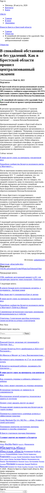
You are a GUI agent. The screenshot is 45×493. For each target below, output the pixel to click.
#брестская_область (8, 264)
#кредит (39, 457)
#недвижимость (12, 461)
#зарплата (5, 456)
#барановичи (29, 444)
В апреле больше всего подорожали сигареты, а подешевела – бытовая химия (20, 289)
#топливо (31, 466)
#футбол (41, 467)
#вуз (18, 264)
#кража (33, 457)
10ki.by (3, 14)
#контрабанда (26, 457)
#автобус (21, 444)
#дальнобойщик (12, 454)
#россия (4, 466)
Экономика (10, 23)
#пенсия (21, 461)
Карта (7, 10)
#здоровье (13, 457)
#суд (16, 467)
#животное (32, 454)
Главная (8, 18)
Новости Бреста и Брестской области (16, 27)
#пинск (27, 461)
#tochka (8, 444)
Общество (4, 45)
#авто (15, 444)
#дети (25, 454)
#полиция (3, 464)
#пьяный (27, 464)
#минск (24, 459)
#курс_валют (4, 459)
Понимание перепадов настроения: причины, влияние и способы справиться (19, 428)
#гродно (2, 454)
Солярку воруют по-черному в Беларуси (18, 437)
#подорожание (33, 461)
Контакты (9, 8)
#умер (36, 466)
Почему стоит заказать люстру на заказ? (17, 403)
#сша (20, 467)
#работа (34, 464)
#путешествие (20, 464)
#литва (11, 459)
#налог (3, 461)
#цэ (21, 264)
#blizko (2, 444)
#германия (28, 451)
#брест (20, 447)
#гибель (37, 451)
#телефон (25, 466)
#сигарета (11, 467)
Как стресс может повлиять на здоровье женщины (21, 385)
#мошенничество (33, 459)
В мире (8, 21)
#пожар (41, 461)
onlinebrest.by (39, 260)
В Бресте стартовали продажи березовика (18, 433)
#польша (10, 463)
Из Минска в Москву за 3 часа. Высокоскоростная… (22, 355)
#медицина (17, 459)
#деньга (20, 454)
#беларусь (8, 448)
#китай (19, 457)
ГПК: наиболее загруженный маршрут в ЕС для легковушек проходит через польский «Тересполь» (21, 278)
